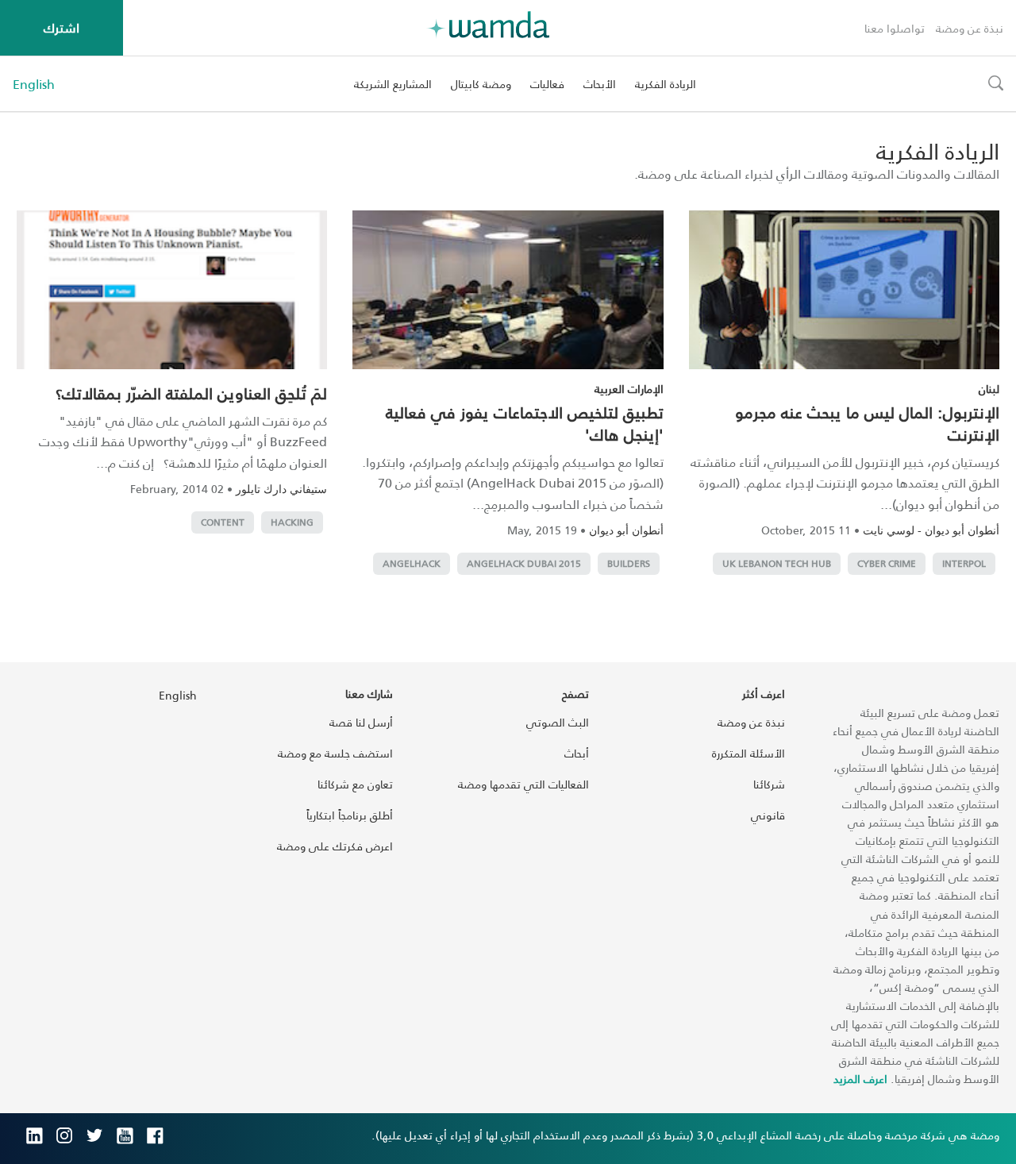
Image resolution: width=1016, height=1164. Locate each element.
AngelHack (412, 563)
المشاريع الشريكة (393, 83)
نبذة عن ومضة (969, 28)
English (34, 84)
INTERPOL (964, 563)
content (222, 522)
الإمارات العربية (629, 388)
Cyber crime (886, 563)
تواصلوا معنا (894, 28)
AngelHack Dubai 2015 (524, 563)
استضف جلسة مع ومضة (335, 753)
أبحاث (576, 753)
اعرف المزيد (860, 1078)
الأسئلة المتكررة (748, 753)
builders (628, 563)
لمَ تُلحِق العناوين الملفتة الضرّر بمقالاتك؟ (191, 393)
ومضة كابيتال (481, 83)
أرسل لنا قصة (361, 722)
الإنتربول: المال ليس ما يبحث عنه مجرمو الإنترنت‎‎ (867, 423)
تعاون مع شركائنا (355, 784)
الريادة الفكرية (665, 83)
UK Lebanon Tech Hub (776, 563)
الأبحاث (599, 83)
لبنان (989, 388)
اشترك (61, 27)
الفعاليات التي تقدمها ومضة (523, 784)
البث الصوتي (557, 722)
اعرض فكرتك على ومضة (335, 846)
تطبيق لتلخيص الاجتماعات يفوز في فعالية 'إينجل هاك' (525, 423)
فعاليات (547, 83)
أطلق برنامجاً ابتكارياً (349, 815)
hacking (292, 522)
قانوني (768, 815)
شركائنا (769, 784)
